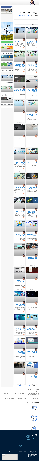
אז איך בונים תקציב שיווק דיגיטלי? (20, 212)
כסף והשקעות (35, 410)
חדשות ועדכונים (35, 406)
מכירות (36, 414)
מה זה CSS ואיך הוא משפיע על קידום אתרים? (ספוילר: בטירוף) (32, 306)
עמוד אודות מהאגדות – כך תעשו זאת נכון (20, 235)
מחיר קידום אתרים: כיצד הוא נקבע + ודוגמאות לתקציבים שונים (4, 71)
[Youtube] (21, 451)
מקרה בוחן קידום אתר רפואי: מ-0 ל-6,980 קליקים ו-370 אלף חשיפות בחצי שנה (32, 114)
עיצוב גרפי (35, 419)
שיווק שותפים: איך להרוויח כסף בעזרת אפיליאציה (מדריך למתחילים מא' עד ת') (4, 54)
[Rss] (25, 451)
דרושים (25, 452)
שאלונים (36, 426)
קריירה (36, 424)
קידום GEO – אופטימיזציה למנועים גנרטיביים (20, 305)
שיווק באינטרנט (35, 428)
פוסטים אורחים (35, 420)
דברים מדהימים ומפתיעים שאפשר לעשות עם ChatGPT (20, 188)
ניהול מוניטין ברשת (34, 417)
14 (20, 385)
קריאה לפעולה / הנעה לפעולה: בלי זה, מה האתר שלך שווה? (32, 212)
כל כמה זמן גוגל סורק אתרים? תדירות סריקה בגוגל (20, 329)
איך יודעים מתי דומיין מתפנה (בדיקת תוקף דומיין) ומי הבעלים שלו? (32, 90)
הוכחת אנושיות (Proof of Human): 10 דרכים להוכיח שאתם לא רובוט (20, 139)
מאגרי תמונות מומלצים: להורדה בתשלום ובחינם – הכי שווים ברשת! (10, 62)
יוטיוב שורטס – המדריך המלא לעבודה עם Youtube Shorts (32, 281)
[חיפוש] (14, 24)
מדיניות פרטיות (22, 453)
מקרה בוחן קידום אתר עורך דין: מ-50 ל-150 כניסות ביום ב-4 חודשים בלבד (32, 163)
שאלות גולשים (35, 427)
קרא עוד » (36, 47)
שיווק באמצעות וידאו (34, 429)
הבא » (18, 385)
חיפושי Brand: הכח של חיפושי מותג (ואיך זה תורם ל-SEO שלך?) (20, 114)
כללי (36, 409)
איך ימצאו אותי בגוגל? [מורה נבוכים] (20, 42)
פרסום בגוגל (35, 421)
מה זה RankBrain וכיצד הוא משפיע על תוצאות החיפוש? (20, 281)
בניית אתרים (35, 404)
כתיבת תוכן (35, 411)
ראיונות (36, 425)
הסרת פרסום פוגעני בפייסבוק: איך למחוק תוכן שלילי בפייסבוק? (19, 352)
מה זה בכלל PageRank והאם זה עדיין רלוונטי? (32, 235)
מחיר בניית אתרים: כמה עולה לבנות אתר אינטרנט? (4, 62)
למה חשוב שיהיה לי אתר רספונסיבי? (21, 258)
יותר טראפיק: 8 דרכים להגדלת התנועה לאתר (32, 352)
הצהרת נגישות (22, 452)
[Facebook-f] (24, 451)
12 (22, 385)
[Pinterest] (20, 451)
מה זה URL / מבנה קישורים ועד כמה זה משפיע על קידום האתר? (32, 376)
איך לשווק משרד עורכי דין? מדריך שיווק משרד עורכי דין (32, 258)
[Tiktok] (19, 451)
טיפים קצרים (35, 407)
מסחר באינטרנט (35, 415)
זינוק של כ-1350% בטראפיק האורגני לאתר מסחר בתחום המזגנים (32, 65)
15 (19, 385)
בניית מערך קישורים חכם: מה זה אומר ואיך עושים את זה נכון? (19, 376)
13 (21, 385)
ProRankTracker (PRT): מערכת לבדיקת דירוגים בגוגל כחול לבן (19, 90)
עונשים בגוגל (35, 418)
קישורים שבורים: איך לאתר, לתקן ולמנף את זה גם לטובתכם (32, 329)
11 (23, 385)
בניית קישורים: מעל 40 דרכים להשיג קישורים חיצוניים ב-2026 (10, 53)
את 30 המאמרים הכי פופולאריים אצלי (24, 15)
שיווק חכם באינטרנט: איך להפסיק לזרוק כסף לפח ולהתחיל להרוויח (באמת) (33, 188)
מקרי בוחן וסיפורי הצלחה (34, 416)
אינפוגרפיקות (35, 403)
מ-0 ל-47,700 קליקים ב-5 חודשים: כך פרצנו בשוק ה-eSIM (32, 42)
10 (24, 385)
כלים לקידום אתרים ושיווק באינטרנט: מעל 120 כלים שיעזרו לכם (10, 71)
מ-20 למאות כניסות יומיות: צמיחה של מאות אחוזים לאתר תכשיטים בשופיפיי (20, 65)
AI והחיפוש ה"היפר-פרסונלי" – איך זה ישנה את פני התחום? (19, 163)
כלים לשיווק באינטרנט (34, 408)
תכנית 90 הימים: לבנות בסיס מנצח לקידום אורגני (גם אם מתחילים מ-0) (32, 139)
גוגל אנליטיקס (35, 405)
